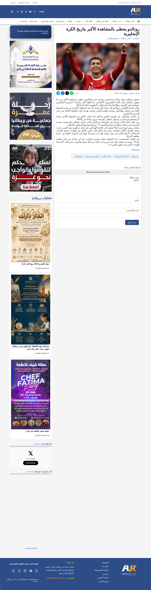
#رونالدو (134, 156)
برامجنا (78, 21)
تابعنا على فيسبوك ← (31, 548)
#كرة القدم (106, 156)
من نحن (13, 2)
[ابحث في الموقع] (12, 11)
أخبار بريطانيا (130, 21)
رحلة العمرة (60, 21)
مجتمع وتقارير (113, 38)
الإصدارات (23, 21)
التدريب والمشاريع (47, 21)
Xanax (135, 149)
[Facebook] (18, 12)
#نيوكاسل (78, 156)
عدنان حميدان (134, 93)
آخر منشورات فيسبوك (39, 471)
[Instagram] (26, 12)
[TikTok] (22, 12)
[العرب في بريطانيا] (135, 11)
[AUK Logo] (129, 577)
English (41, 11)
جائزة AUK (33, 21)
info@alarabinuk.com (55, 578)
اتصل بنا (34, 2)
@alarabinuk (30, 463)
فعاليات (69, 21)
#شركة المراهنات (121, 156)
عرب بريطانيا (117, 21)
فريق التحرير (104, 581)
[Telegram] (58, 93)
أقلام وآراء (88, 21)
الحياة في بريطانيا (102, 21)
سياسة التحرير (103, 578)
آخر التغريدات (43, 444)
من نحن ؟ (69, 562)
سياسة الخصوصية (23, 2)
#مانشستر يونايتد (92, 156)
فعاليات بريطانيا (42, 198)
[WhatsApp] (71, 93)
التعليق (136, 180)
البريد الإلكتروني (133, 210)
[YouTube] (30, 12)
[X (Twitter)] (35, 12)
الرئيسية (138, 21)
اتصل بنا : (69, 578)
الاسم (137, 200)
